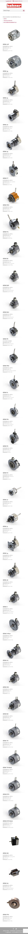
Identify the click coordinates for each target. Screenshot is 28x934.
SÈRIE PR (5, 339)
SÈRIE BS (5, 258)
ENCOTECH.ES (21, 930)
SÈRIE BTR (6, 794)
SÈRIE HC (5, 660)
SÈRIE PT (5, 178)
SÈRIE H (5, 607)
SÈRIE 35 (5, 71)
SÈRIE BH (5, 714)
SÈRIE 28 (5, 580)
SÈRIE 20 (5, 124)
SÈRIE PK (5, 446)
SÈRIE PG (5, 232)
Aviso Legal (6, 930)
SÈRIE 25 (5, 98)
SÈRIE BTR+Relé (8, 821)
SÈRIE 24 (5, 553)
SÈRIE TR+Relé (7, 767)
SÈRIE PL (5, 392)
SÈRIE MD (6, 853)
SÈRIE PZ (5, 473)
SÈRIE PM (5, 419)
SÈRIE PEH (6, 205)
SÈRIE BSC (6, 312)
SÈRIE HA (5, 883)
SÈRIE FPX (6, 914)
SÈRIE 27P (6, 44)
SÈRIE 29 (5, 151)
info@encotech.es (18, 932)
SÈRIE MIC (6, 687)
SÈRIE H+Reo (7, 633)
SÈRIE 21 (5, 526)
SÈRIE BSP (6, 285)
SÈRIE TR (5, 740)
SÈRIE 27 (5, 499)
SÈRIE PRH (6, 366)
